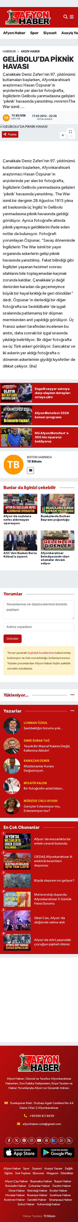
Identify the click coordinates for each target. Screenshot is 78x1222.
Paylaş (12, 134)
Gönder (12, 638)
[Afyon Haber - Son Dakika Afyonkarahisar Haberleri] (28, 17)
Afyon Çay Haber (16, 1181)
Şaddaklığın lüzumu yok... (43, 728)
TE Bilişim (49, 1216)
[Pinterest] (24, 1140)
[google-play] (58, 1153)
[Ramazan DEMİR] (12, 766)
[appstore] (20, 1153)
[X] (16, 1140)
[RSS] (69, 1140)
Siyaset (50, 33)
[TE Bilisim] (14, 464)
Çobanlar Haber (39, 1185)
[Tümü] (72, 695)
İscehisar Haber (60, 1195)
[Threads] (46, 1140)
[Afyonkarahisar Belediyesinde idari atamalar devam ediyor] (57, 540)
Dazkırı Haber (62, 1185)
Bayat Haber (62, 1181)
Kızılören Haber (14, 1199)
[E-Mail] (30, 470)
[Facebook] (9, 1140)
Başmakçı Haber (41, 1181)
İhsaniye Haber (37, 1195)
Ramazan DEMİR (36, 760)
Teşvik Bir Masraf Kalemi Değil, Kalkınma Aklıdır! (47, 748)
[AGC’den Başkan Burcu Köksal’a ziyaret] (20, 540)
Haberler (9, 51)
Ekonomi (38, 1173)
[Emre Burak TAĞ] (12, 745)
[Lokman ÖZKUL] (12, 725)
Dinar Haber (17, 1190)
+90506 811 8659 (42, 1115)
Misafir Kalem (35, 783)
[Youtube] (39, 1140)
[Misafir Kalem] (12, 786)
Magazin (52, 1173)
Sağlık (69, 1168)
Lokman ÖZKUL (36, 723)
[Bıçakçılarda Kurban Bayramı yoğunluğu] (57, 504)
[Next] (54, 1140)
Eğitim (9, 1173)
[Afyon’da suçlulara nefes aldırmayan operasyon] (20, 504)
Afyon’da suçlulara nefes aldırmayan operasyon (17, 520)
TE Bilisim (34, 461)
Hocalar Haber (15, 1195)
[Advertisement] (39, 1000)
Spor (34, 33)
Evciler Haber (58, 1190)
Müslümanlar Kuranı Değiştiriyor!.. (39, 769)
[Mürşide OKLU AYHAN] (12, 806)
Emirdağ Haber (37, 1190)
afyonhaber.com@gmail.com (42, 1124)
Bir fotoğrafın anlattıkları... (44, 788)
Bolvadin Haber (15, 1185)
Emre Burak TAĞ (37, 740)
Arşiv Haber (30, 51)
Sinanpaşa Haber (60, 1199)
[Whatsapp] (61, 1140)
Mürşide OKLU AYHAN (40, 801)
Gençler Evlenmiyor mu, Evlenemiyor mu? (42, 809)
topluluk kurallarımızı (41, 652)
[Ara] (65, 17)
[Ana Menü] (72, 17)
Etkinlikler (67, 1173)
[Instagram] (31, 1140)
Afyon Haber (14, 33)
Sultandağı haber (48, 1204)
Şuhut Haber (26, 1204)
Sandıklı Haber (37, 1199)
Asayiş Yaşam (53, 1168)
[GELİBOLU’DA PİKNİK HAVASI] (39, 127)
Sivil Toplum (23, 1173)
